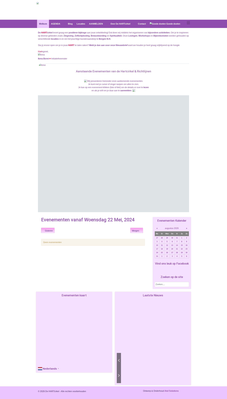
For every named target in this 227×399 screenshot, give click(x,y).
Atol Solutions (171, 391)
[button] (77, 134)
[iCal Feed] (144, 237)
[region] (113, 153)
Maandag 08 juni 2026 (59, 115)
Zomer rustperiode (59, 118)
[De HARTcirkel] (46, 3)
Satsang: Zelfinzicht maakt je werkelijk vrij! (139, 315)
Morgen (136, 231)
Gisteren (48, 231)
